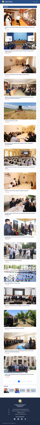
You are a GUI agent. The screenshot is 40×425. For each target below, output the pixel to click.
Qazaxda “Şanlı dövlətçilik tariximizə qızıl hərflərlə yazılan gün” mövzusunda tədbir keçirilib (19, 375)
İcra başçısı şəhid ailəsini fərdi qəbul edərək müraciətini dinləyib (17, 74)
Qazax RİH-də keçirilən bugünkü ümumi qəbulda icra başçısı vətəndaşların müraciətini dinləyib (19, 144)
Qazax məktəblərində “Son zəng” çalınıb (12, 283)
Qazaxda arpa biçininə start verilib (11, 120)
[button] (18, 394)
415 (30, 381)
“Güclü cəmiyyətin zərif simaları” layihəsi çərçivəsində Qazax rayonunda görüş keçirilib (20, 168)
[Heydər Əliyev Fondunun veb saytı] (20, 390)
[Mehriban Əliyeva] (9, 390)
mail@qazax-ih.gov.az (20, 412)
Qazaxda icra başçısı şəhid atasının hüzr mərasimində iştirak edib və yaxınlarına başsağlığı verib (20, 214)
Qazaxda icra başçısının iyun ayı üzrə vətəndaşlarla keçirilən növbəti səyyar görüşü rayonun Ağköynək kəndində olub (19, 98)
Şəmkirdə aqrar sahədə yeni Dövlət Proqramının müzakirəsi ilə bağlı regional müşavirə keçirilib (19, 51)
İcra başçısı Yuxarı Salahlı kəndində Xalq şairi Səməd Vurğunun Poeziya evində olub (20, 28)
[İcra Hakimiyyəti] (3, 1)
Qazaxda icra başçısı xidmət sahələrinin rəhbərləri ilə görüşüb (16, 190)
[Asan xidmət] (31, 390)
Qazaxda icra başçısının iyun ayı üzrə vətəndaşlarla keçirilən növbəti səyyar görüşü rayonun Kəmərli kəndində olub (19, 351)
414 (28, 381)
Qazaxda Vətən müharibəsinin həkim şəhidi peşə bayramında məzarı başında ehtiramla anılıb (19, 237)
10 (24, 381)
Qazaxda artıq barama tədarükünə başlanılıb (13, 260)
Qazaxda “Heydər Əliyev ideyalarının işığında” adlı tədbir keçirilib (17, 305)
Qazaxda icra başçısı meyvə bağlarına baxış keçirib (14, 328)
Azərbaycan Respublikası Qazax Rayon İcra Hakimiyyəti (9, 1)
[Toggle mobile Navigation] (36, 1)
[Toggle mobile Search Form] (34, 2)
